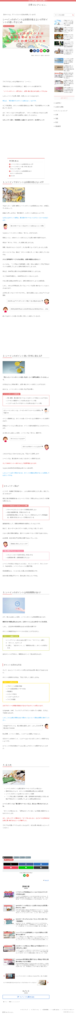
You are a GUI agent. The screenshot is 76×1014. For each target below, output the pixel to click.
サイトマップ (25, 1009)
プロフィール (35, 1009)
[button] (47, 50)
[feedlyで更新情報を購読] (24, 875)
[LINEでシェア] (44, 50)
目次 (12, 161)
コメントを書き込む (27, 997)
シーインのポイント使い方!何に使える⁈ (21, 166)
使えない (28, 857)
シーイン (17, 857)
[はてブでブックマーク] (37, 50)
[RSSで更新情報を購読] (27, 875)
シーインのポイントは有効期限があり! (21, 171)
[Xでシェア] (31, 50)
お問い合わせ (56, 1009)
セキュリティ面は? (16, 168)
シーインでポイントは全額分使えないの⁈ (22, 164)
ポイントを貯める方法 (16, 173)
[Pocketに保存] (41, 50)
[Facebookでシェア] (34, 50)
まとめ (13, 175)
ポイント (22, 857)
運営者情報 (45, 1009)
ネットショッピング (8, 857)
